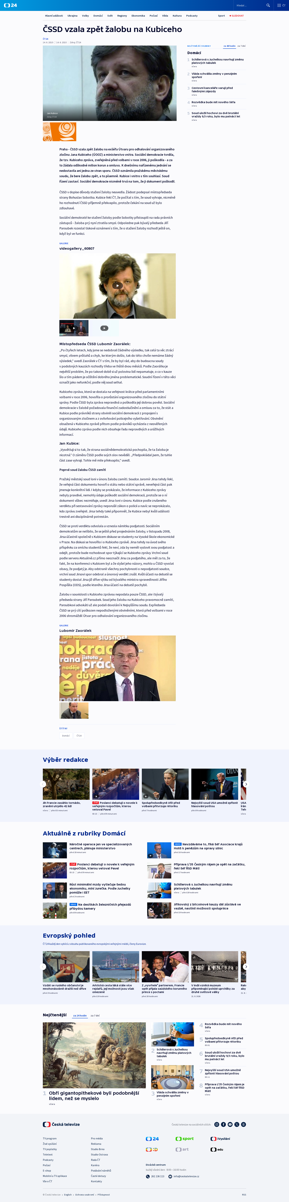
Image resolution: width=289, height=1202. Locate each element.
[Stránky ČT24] (152, 1138)
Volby (85, 15)
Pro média (97, 1138)
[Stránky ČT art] (182, 1149)
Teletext (48, 1154)
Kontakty (96, 1181)
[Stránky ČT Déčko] (152, 1149)
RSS (244, 1194)
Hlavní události (54, 15)
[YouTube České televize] (230, 1124)
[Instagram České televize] (216, 1124)
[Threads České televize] (243, 1124)
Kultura (177, 15)
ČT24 (45, 38)
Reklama (96, 1143)
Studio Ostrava (99, 1154)
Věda (165, 15)
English (67, 1194)
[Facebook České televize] (223, 1124)
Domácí (98, 15)
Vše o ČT (47, 1181)
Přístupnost (104, 1194)
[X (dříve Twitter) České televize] (236, 1124)
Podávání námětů (101, 1170)
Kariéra (95, 1165)
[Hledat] (268, 5)
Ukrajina (72, 15)
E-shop (47, 1170)
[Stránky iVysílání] (220, 1138)
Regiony (122, 15)
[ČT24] (10, 5)
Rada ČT (95, 1159)
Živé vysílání (50, 1143)
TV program (50, 1138)
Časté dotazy (98, 1176)
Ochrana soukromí (84, 1194)
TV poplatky (50, 1149)
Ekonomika (138, 15)
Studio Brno (98, 1149)
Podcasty (192, 15)
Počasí (154, 15)
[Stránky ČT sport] (185, 1138)
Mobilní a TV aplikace (55, 1176)
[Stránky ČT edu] (217, 1149)
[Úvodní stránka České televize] (61, 1124)
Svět (110, 15)
